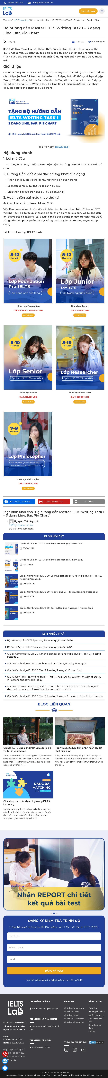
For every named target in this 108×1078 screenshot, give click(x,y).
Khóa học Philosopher (74, 1022)
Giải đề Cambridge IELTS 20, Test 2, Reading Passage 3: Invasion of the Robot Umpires (55, 696)
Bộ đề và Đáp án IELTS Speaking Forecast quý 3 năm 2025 (51, 559)
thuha (11, 41)
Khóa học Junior (71, 1012)
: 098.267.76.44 (13, 1043)
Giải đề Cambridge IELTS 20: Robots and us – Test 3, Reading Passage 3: (59, 591)
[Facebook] (75, 1049)
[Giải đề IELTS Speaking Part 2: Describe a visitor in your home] (28, 731)
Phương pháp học (96, 1012)
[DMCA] (96, 1042)
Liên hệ (91, 1031)
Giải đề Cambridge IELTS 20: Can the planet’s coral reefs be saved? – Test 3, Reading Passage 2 (54, 655)
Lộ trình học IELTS (96, 1015)
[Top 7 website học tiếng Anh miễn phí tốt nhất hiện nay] (80, 731)
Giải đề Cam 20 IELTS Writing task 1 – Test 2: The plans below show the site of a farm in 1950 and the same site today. (54, 678)
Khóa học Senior (71, 1015)
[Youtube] (83, 1049)
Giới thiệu (92, 1008)
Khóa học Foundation (74, 1008)
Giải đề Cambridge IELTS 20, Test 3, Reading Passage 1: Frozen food (56, 608)
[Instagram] (66, 1049)
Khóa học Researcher (74, 1019)
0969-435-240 (15, 2)
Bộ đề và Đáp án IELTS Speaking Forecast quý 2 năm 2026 (51, 543)
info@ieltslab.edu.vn (42, 2)
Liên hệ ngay (88, 11)
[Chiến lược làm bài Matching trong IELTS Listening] (28, 784)
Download (61, 146)
